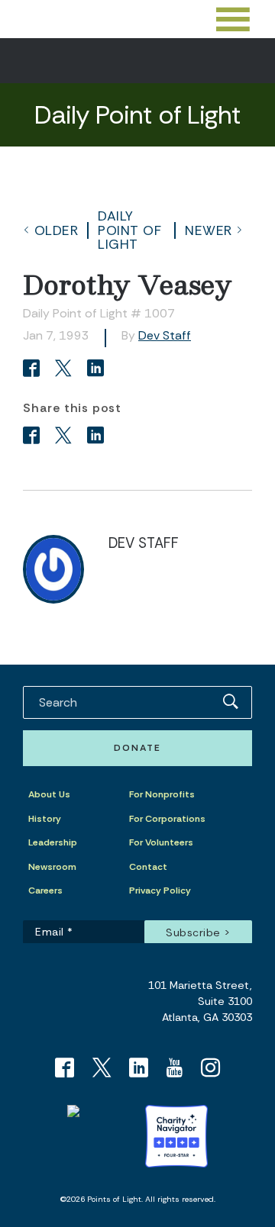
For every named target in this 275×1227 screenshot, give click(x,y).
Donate (137, 748)
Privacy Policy (160, 890)
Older (56, 230)
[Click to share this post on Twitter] (65, 370)
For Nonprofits (162, 794)
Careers (45, 890)
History (44, 819)
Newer (208, 230)
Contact (148, 867)
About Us (49, 794)
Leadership (52, 842)
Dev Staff (164, 335)
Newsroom (52, 867)
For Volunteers (161, 842)
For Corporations (167, 819)
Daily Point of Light (129, 230)
